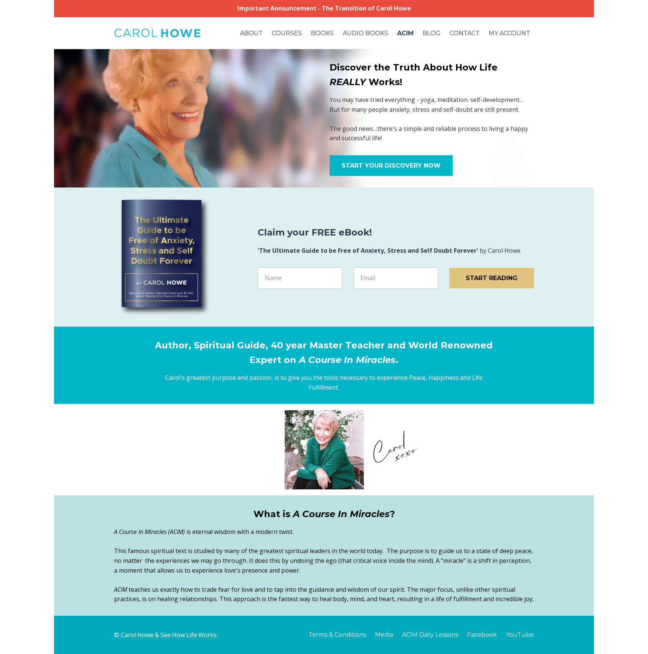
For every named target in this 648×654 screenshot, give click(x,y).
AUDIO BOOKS (365, 33)
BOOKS (322, 33)
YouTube (520, 634)
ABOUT (251, 33)
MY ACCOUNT (509, 33)
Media (384, 634)
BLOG (432, 33)
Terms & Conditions (337, 634)
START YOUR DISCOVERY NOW (391, 165)
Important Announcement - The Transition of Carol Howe (324, 8)
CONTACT (465, 33)
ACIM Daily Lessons (430, 634)
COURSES (287, 33)
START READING (492, 278)
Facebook (482, 634)
